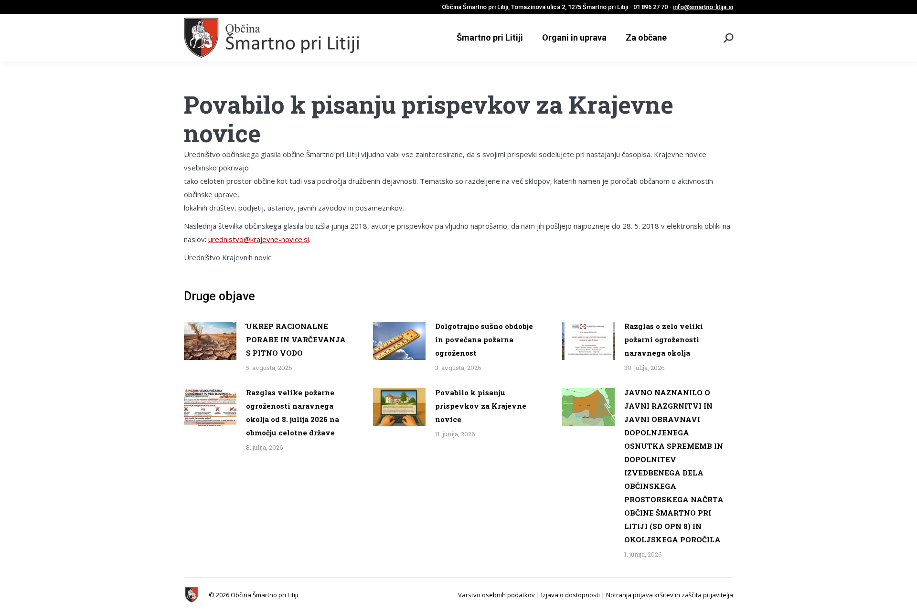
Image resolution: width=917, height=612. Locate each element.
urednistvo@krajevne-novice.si (258, 239)
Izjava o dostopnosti (570, 595)
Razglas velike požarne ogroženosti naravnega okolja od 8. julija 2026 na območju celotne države (292, 412)
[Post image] (210, 341)
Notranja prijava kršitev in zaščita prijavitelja (669, 595)
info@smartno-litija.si (703, 7)
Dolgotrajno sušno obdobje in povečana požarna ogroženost (484, 339)
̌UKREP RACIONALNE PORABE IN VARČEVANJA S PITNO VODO (296, 339)
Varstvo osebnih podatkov (496, 595)
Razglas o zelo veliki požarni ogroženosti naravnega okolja (663, 339)
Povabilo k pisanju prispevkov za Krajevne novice (480, 406)
